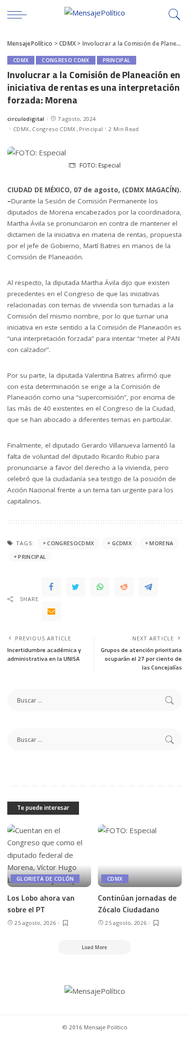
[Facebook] (51, 587)
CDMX (21, 60)
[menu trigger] (19, 14)
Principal (117, 60)
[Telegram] (148, 587)
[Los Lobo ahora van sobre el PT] (49, 856)
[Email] (51, 611)
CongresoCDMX (70, 543)
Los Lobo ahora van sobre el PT (41, 903)
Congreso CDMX (65, 60)
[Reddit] (124, 587)
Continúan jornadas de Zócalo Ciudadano (137, 903)
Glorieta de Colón (45, 878)
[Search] (172, 14)
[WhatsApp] (100, 587)
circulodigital (26, 118)
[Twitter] (75, 587)
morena (161, 543)
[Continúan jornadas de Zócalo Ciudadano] (140, 856)
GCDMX (122, 543)
